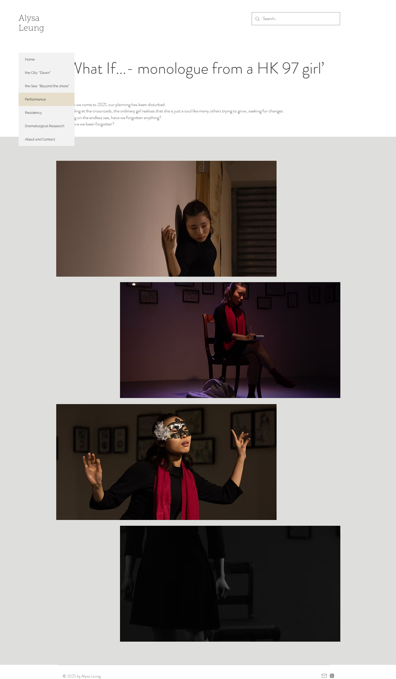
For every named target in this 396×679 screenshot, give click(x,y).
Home (30, 59)
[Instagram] (332, 675)
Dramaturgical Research (44, 126)
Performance (35, 99)
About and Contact (40, 139)
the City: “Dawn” (38, 73)
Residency (33, 113)
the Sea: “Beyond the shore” (47, 86)
